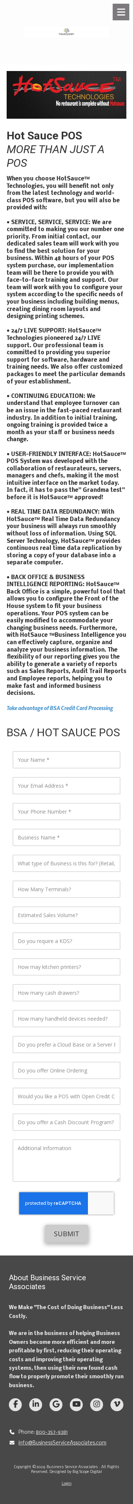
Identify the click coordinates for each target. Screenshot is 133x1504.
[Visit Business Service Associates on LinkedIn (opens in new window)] (35, 1404)
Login (67, 1484)
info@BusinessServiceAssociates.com (62, 1443)
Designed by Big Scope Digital (76, 1472)
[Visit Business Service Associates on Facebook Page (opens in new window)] (15, 1404)
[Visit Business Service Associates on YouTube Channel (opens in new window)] (76, 1404)
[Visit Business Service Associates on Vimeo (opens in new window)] (116, 1404)
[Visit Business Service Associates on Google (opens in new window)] (56, 1404)
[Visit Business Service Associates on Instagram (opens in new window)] (96, 1404)
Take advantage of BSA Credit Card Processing (60, 708)
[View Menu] (121, 12)
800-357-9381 (52, 1432)
